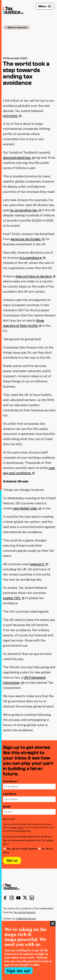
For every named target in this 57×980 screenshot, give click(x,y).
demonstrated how (17, 157)
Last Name (9, 794)
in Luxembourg (30, 258)
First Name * (10, 781)
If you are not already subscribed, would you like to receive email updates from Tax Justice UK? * (28, 840)
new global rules (25, 508)
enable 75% (12, 598)
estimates (10, 116)
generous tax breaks (26, 239)
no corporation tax (24, 210)
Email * (7, 806)
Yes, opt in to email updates (22, 848)
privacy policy (17, 827)
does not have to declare (33, 276)
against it (37, 564)
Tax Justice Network (24, 912)
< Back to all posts (16, 27)
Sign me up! (18, 970)
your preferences (22, 831)
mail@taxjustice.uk (26, 918)
